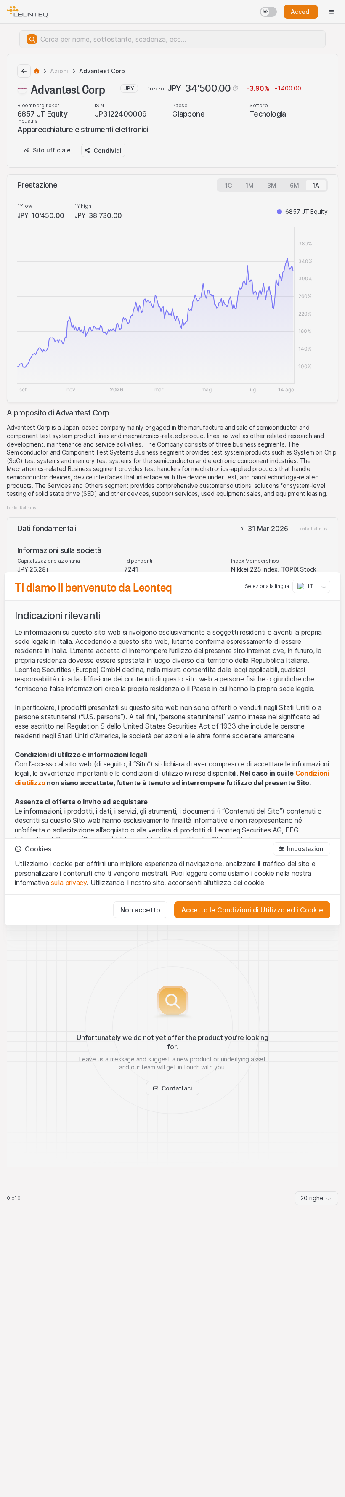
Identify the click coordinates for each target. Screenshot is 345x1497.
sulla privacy (69, 882)
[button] (301, 849)
